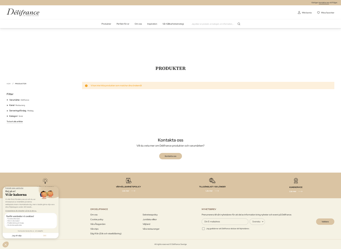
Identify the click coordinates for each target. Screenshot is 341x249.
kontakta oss (324, 2)
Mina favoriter (327, 12)
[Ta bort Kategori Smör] (8, 116)
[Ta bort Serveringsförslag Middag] (8, 110)
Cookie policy (96, 219)
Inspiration (152, 23)
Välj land (146, 224)
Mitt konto (307, 12)
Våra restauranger (151, 228)
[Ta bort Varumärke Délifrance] (8, 99)
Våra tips (94, 228)
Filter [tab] (10, 94)
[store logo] (23, 12)
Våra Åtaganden (97, 224)
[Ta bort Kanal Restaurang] (8, 105)
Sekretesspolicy (150, 214)
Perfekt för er (123, 23)
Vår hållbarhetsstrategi (173, 23)
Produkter (106, 23)
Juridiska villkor (150, 219)
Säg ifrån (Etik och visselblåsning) (105, 233)
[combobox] (217, 24)
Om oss (138, 23)
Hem (9, 84)
